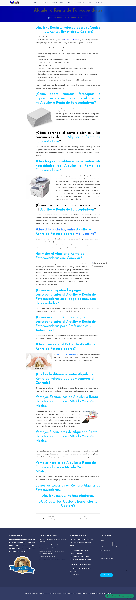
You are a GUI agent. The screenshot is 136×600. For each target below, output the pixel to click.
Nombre (102, 540)
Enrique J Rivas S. (57, 17)
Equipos (54, 2)
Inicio (36, 2)
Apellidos (116, 547)
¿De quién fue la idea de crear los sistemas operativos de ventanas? (52, 552)
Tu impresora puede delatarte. (48, 548)
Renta (62, 2)
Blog (89, 2)
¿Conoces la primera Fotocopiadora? (50, 544)
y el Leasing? (85, 233)
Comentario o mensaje (106, 558)
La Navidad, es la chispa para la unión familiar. (53, 559)
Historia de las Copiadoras (47, 556)
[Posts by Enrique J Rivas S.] (49, 17)
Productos (80, 2)
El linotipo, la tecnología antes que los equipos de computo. (53, 540)
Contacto (98, 2)
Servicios (71, 2)
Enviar (106, 575)
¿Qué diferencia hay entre (55, 229)
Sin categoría (84, 17)
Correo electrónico (105, 550)
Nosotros (45, 2)
